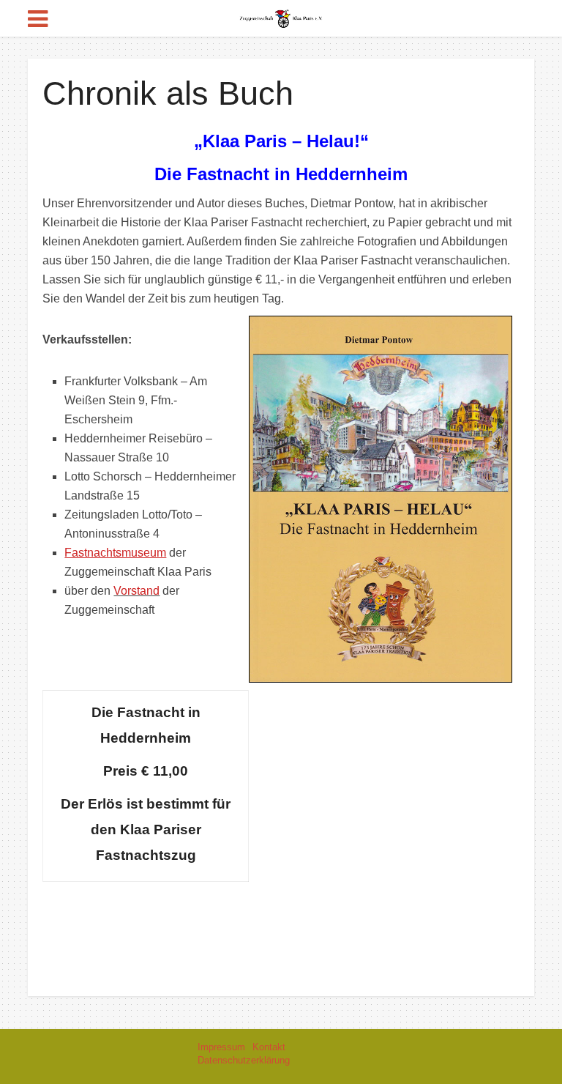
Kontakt (268, 1047)
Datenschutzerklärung (244, 1060)
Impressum (221, 1047)
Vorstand (136, 590)
